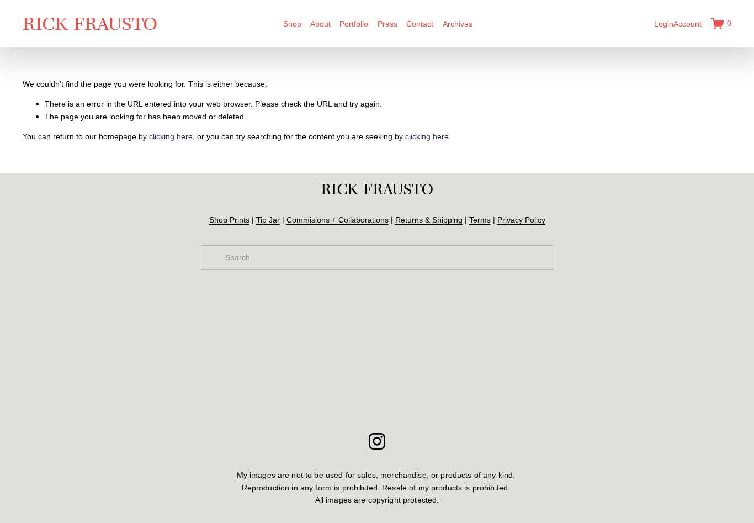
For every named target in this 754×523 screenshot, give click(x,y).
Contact (419, 24)
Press (387, 24)
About (320, 24)
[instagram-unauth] (377, 441)
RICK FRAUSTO (90, 23)
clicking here (171, 136)
